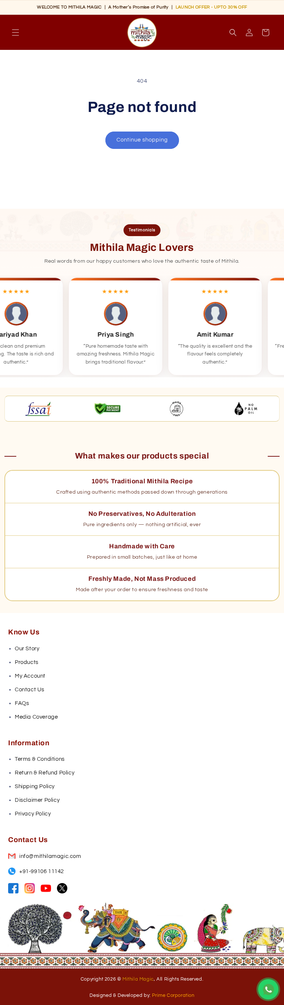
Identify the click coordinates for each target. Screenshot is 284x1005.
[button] (15, 32)
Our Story (27, 648)
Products (26, 662)
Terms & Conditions (40, 759)
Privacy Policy (33, 814)
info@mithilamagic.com (50, 856)
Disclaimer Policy (37, 800)
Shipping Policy (35, 786)
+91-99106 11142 (41, 871)
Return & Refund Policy (44, 773)
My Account (30, 676)
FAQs (22, 703)
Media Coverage (36, 717)
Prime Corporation (173, 995)
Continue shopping (142, 140)
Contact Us (29, 689)
